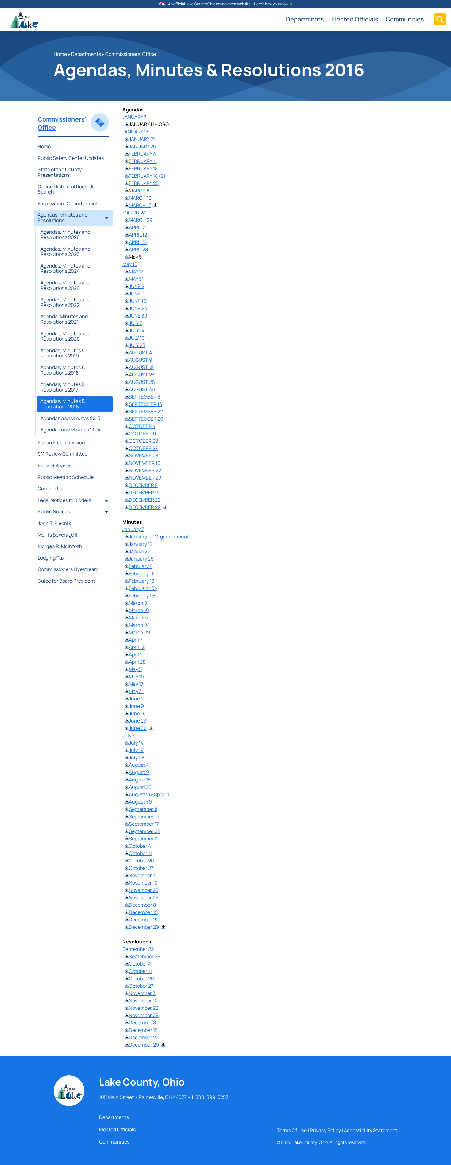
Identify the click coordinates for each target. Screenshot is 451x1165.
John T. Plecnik (54, 523)
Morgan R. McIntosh (60, 546)
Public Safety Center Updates (71, 158)
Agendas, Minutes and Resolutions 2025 (65, 251)
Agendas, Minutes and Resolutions (62, 217)
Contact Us (50, 488)
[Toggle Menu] (440, 19)
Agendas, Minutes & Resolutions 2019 (62, 353)
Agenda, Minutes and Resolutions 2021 (64, 319)
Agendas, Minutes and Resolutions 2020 (65, 336)
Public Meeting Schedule (66, 477)
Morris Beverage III (58, 534)
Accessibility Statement (370, 1130)
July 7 (128, 735)
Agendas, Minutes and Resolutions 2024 (65, 268)
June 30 (138, 728)
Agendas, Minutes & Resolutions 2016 (62, 404)
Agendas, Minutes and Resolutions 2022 (65, 302)
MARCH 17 (140, 205)
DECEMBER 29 (145, 507)
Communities (405, 19)
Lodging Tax (51, 557)
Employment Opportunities (68, 203)
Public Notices (54, 511)
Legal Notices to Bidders (64, 500)
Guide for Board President (66, 580)
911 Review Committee (62, 453)
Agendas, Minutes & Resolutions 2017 (62, 387)
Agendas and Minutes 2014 (70, 429)
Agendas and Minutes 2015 (70, 418)
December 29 (144, 927)
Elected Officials (354, 19)
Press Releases (54, 465)
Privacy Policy (325, 1130)
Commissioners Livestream (68, 569)
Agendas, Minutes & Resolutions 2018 (62, 370)
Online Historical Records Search (66, 189)
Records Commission (61, 442)
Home (60, 54)
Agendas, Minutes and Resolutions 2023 (65, 285)
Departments (305, 19)
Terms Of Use (292, 1130)
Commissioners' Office (130, 54)
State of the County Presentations (60, 172)
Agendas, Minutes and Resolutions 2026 (65, 235)
